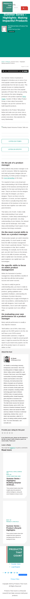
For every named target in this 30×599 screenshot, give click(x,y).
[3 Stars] (7, 433)
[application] (15, 71)
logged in (12, 448)
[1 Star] (2, 433)
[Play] (3, 71)
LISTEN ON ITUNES (15, 141)
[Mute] (23, 71)
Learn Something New (13, 476)
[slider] (26, 71)
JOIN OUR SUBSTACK (23, 574)
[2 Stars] (5, 433)
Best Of (9, 474)
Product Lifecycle (12, 521)
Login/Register (15, 567)
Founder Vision (16, 564)
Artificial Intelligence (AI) (14, 472)
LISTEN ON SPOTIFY (15, 149)
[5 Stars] (12, 433)
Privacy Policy (15, 579)
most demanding (9, 178)
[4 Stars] (10, 433)
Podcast (8, 61)
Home (3, 61)
